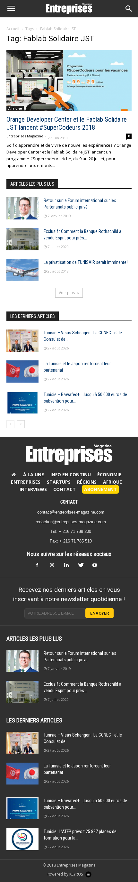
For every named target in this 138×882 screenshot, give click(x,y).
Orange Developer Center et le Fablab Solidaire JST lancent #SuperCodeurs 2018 (66, 123)
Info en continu (70, 474)
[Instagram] (55, 567)
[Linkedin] (69, 567)
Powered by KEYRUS (65, 874)
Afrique (112, 482)
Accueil (12, 29)
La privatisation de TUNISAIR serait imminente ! (86, 262)
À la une (15, 108)
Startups (59, 482)
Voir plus (67, 292)
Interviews (33, 489)
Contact (64, 489)
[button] (129, 8)
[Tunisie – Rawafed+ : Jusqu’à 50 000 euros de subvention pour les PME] (22, 402)
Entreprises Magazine (24, 136)
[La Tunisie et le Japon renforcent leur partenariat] (22, 371)
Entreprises (25, 482)
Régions (87, 482)
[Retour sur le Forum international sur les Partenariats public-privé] (22, 208)
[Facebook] (41, 567)
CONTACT (69, 502)
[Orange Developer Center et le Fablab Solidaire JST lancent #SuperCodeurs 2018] (69, 80)
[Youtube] (97, 567)
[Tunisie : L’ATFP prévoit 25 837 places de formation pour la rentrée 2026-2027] (22, 839)
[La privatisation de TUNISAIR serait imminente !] (22, 270)
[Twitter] (83, 567)
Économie (109, 474)
